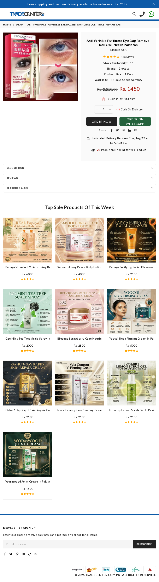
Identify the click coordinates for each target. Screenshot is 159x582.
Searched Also (17, 188)
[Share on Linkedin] (129, 130)
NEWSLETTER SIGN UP (19, 528)
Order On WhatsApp (135, 121)
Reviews (12, 178)
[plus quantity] (110, 109)
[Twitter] (10, 554)
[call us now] (142, 14)
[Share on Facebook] (111, 130)
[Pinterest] (17, 554)
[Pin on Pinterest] (123, 130)
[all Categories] (4, 14)
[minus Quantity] (97, 109)
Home (7, 24)
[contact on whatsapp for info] (151, 14)
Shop (19, 24)
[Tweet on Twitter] (117, 130)
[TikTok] (29, 554)
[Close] (153, 4)
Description (15, 168)
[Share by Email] (135, 130)
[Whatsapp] (36, 554)
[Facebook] (5, 554)
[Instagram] (23, 554)
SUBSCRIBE (144, 544)
